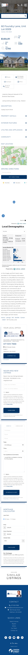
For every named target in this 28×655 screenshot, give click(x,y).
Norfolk (17, 317)
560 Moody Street (15, 611)
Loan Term (6, 515)
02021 (4, 320)
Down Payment (7, 531)
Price (4, 524)
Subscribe (11, 410)
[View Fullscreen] (3, 154)
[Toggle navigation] (25, 5)
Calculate (11, 547)
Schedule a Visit (19, 425)
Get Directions (14, 177)
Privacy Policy (9, 404)
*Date (4, 442)
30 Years (7, 519)
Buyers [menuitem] (14, 624)
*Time (4, 448)
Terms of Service (13, 498)
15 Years (13, 519)
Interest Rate (6, 538)
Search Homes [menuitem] (14, 621)
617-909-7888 (18, 5)
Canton (22, 317)
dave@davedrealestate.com (15, 607)
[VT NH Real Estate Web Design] (14, 651)
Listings (8, 317)
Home (3, 317)
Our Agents (6, 359)
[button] (25, 16)
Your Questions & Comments (11, 454)
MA (13, 317)
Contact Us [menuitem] (14, 630)
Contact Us (11, 356)
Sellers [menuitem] (14, 626)
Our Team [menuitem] (14, 628)
